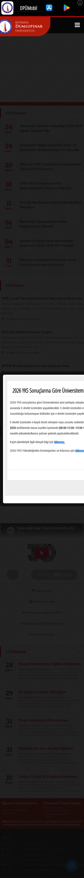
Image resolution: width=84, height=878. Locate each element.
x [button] (80, 3)
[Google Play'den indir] (67, 10)
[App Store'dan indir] (49, 10)
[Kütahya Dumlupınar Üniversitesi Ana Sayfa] (25, 26)
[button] (77, 25)
